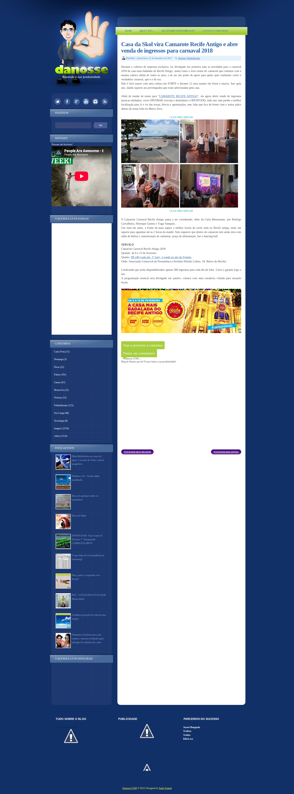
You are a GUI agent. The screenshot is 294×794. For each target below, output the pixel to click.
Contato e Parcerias (215, 31)
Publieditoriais (193, 58)
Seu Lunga (59, 413)
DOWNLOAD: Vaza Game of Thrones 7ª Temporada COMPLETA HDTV (87, 539)
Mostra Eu (59, 390)
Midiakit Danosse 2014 (66, 727)
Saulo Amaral (165, 788)
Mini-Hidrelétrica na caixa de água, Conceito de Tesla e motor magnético (88, 460)
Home (128, 31)
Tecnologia (59, 420)
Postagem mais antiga (226, 452)
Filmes (57, 374)
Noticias (182, 58)
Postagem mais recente (137, 452)
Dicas (56, 367)
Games (57, 382)
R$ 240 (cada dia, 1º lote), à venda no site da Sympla (161, 257)
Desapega (58, 359)
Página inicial (182, 450)
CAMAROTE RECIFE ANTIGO (178, 96)
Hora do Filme (79, 515)
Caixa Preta (59, 351)
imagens (58, 428)
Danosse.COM (129, 788)
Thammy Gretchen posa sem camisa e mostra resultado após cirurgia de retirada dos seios (88, 638)
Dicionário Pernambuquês (178, 31)
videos (57, 436)
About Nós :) (147, 31)
